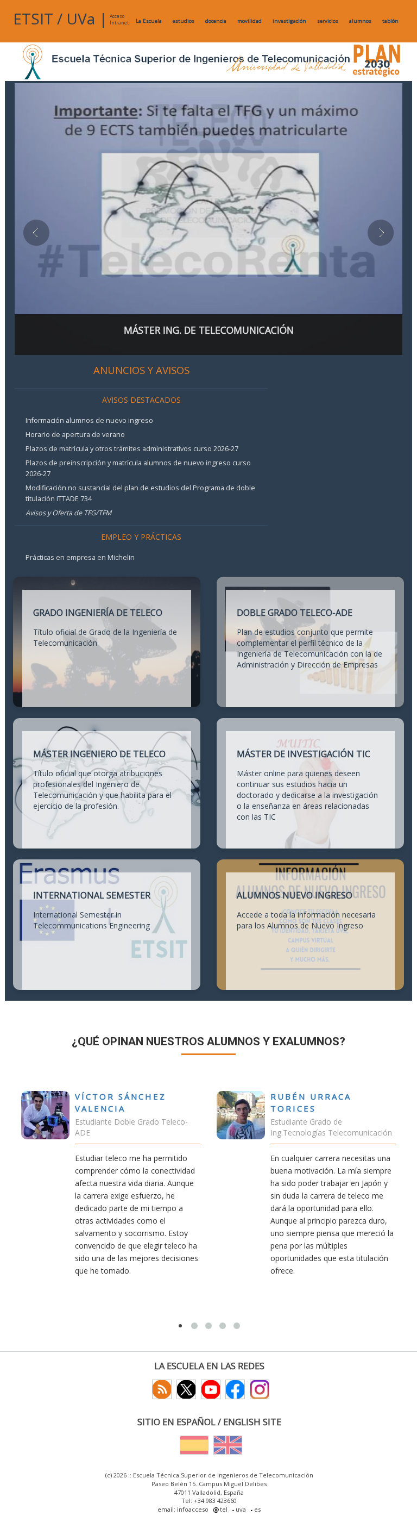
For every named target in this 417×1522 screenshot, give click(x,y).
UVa (80, 18)
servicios (327, 20)
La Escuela (149, 20)
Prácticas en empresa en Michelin (80, 557)
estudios (183, 20)
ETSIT (33, 18)
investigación (289, 20)
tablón (390, 20)
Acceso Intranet (119, 19)
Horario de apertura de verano (75, 434)
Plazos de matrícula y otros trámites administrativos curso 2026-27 (132, 448)
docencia (215, 20)
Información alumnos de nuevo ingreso (89, 420)
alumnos (360, 20)
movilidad (249, 20)
